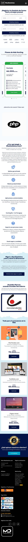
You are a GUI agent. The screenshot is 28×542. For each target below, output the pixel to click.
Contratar (14, 356)
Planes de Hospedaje (19, 474)
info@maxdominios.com (7, 515)
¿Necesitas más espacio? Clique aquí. (14, 107)
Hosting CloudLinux (19, 475)
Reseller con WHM (18, 478)
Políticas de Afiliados (5, 475)
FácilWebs (17, 483)
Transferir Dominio (19, 465)
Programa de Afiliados (5, 474)
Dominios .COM (18, 463)
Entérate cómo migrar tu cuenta (14, 274)
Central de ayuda (4, 463)
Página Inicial (14, 413)
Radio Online (17, 479)
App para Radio (18, 480)
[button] (11, 98)
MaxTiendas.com (14, 343)
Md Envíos (18, 484)
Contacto (3, 464)
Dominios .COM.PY (19, 464)
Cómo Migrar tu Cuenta (19, 476)
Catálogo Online (18, 482)
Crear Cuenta (14, 92)
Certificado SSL (18, 467)
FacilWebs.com (14, 379)
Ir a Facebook (14, 453)
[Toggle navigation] (26, 3)
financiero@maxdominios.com (8, 516)
